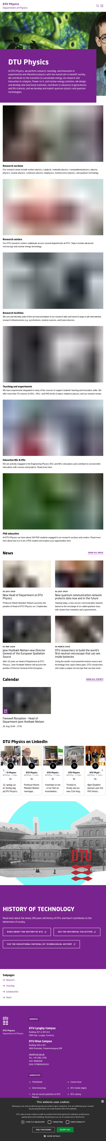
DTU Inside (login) (79, 1088)
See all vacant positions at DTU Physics (46, 1095)
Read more (80, 1117)
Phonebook (37, 1082)
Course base (76, 1082)
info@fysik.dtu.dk (37, 1054)
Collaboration (12, 991)
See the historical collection (75, 932)
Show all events (94, 679)
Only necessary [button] (43, 1129)
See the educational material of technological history (39, 944)
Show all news (95, 553)
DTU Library (76, 1094)
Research (10, 980)
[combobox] (102, 1101)
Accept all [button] (65, 1129)
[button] (101, 6)
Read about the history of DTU (25, 932)
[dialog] (53, 1119)
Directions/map (39, 1088)
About (9, 997)
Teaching (10, 985)
